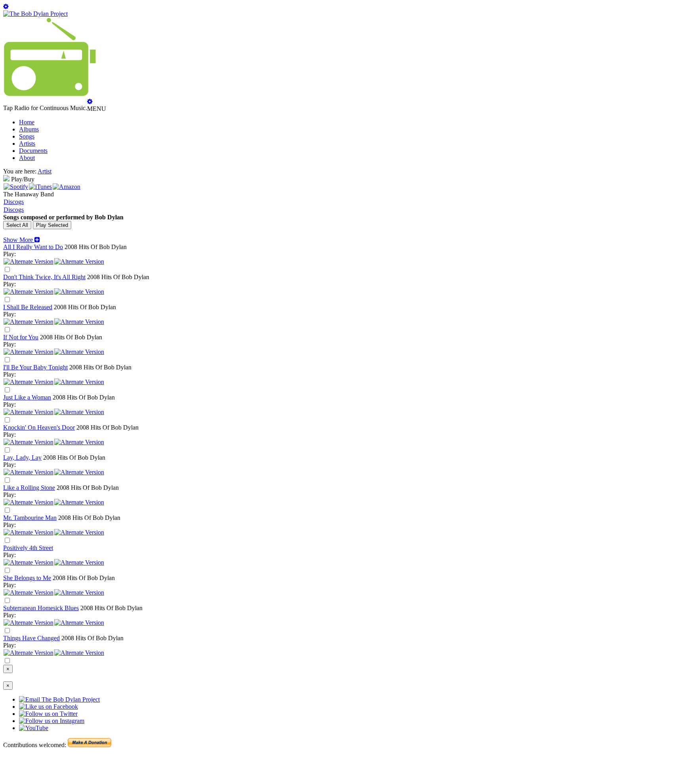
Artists (27, 143)
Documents (33, 150)
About (27, 157)
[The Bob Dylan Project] (35, 13)
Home (26, 122)
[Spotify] (16, 186)
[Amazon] (66, 186)
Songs (26, 136)
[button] (21, 239)
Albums (29, 129)
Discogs (14, 201)
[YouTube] (79, 261)
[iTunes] (40, 186)
